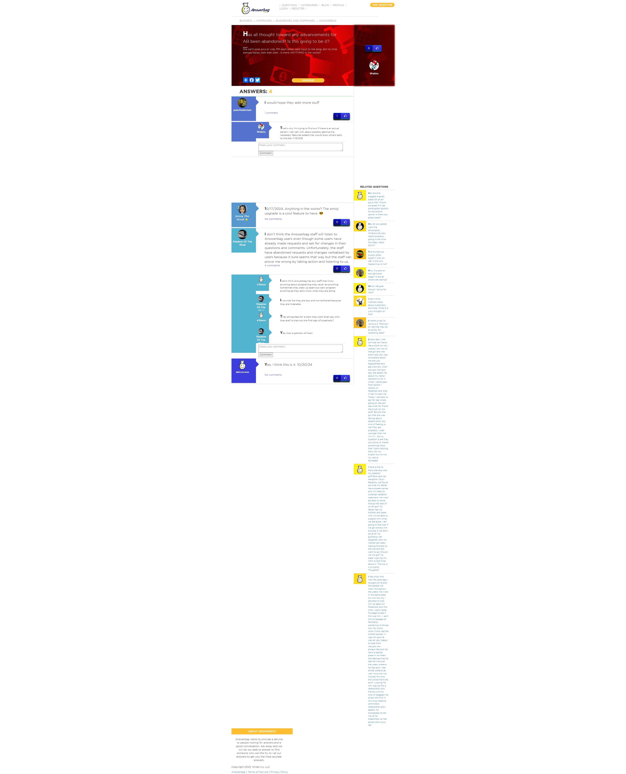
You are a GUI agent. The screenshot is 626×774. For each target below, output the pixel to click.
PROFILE (338, 5)
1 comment (271, 113)
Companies (264, 20)
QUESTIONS (289, 5)
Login (284, 8)
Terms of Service (258, 772)
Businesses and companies (295, 20)
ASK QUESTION (382, 4)
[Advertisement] (292, 180)
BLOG (325, 5)
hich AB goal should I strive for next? (377, 289)
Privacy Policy (279, 772)
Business (246, 20)
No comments (273, 219)
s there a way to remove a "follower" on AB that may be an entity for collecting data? (378, 326)
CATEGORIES (309, 5)
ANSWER (308, 80)
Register (298, 8)
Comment (266, 153)
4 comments (272, 265)
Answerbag (327, 20)
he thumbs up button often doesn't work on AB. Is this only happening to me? (377, 258)
